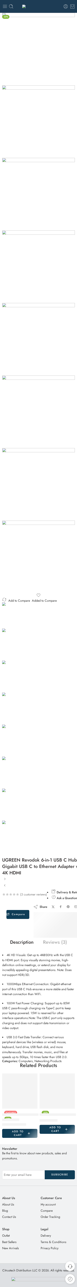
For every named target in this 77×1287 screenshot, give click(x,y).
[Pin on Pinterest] (68, 906)
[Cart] (72, 6)
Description (22, 942)
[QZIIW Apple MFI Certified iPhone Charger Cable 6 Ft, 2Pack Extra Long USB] (57, 1091)
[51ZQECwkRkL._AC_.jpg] (38, 266)
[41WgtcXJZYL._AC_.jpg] (38, 49)
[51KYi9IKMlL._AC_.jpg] (38, 339)
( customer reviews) (33, 894)
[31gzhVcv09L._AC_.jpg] (38, 557)
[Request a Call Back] (70, 1266)
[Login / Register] (65, 6)
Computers (26, 1061)
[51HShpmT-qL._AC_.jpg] (38, 194)
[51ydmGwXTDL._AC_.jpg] (38, 412)
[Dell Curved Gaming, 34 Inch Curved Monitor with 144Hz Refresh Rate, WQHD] (19, 1091)
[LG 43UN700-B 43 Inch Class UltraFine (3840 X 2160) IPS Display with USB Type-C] (4, 880)
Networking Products (48, 1061)
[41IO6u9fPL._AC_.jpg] (38, 484)
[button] (19, 1133)
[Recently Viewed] (70, 1279)
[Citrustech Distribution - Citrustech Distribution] (38, 6)
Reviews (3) (55, 942)
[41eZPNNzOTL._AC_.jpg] (38, 121)
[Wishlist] (38, 595)
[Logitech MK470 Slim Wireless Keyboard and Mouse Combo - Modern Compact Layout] (4, 887)
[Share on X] (53, 906)
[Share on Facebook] (60, 906)
